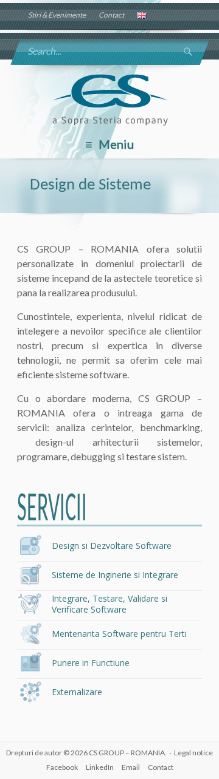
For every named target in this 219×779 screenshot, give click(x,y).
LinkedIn (100, 767)
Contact (111, 14)
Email (131, 767)
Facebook (62, 767)
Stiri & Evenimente (57, 14)
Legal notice (193, 752)
